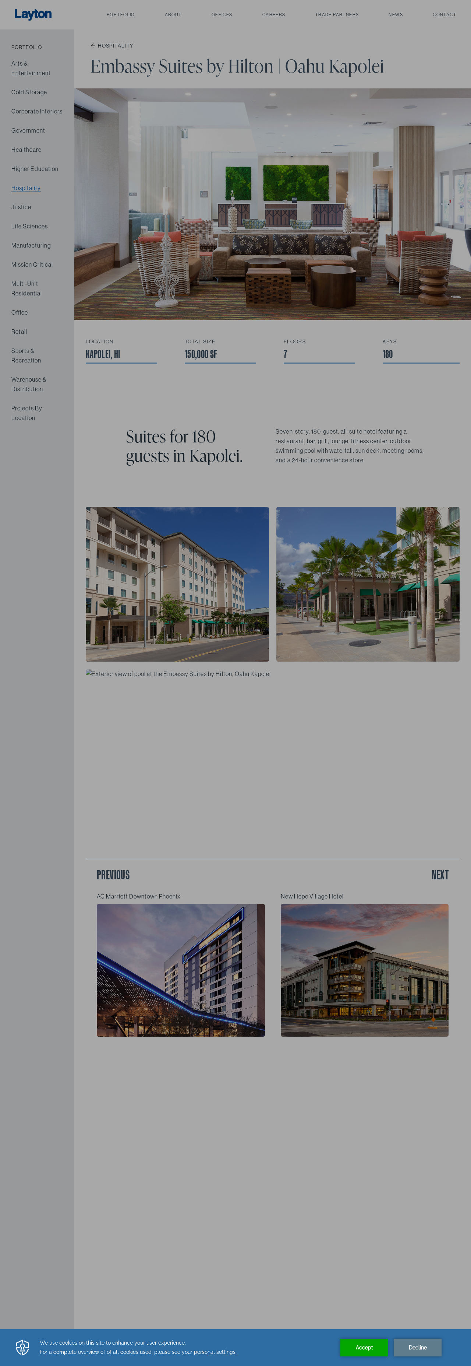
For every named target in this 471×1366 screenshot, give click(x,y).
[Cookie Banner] (235, 1347)
